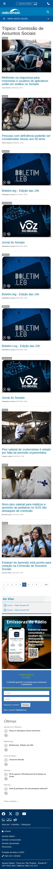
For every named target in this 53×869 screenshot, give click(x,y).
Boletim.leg (5, 151)
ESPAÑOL (15, 825)
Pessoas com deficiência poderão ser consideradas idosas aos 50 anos (26, 137)
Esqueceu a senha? (11, 705)
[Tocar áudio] (4, 69)
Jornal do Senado (13, 242)
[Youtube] (23, 813)
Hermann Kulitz (6, 572)
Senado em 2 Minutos (12, 727)
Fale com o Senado (12, 856)
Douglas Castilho (7, 456)
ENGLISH (6, 825)
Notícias (4, 38)
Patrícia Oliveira (6, 143)
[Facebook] (4, 813)
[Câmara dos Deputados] (4, 819)
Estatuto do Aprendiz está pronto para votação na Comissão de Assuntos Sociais (26, 566)
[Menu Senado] (4, 4)
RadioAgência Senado (8, 194)
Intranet (7, 831)
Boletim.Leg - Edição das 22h (21, 346)
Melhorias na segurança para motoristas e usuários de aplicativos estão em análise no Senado (25, 81)
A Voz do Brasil (6, 203)
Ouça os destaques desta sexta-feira (24, 731)
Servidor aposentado (10, 843)
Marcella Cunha (6, 514)
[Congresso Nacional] (9, 819)
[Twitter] (10, 813)
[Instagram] (17, 813)
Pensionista (6, 847)
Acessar (26, 705)
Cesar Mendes (6, 87)
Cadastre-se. (21, 710)
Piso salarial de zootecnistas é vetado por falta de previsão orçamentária (26, 451)
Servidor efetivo (8, 836)
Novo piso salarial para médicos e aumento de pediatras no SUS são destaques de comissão (24, 507)
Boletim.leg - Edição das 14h (20, 190)
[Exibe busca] (47, 12)
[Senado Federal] (26, 3)
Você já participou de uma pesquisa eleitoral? (28, 788)
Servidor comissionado (11, 840)
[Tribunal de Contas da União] (15, 819)
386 (46, 585)
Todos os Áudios (10, 801)
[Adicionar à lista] (9, 69)
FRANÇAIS (26, 825)
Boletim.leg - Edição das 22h (21, 745)
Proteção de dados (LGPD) (13, 852)
